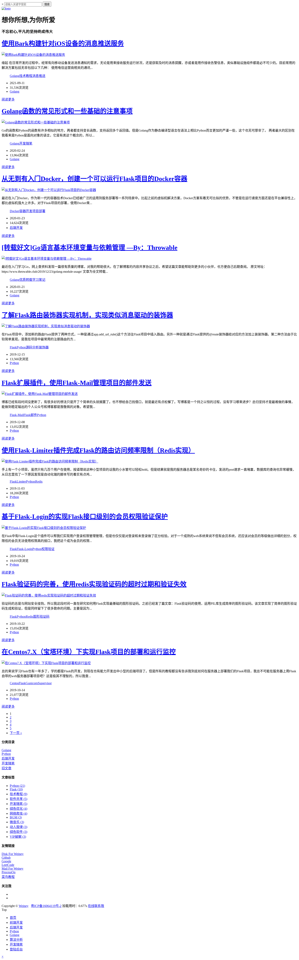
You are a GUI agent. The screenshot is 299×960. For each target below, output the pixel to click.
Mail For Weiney (12, 868)
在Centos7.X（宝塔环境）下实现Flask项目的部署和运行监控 (89, 651)
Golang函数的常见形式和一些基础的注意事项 (67, 111)
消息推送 (38, 76)
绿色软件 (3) (18, 832)
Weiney (23, 906)
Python (21, 347)
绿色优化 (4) (18, 808)
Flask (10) (16, 789)
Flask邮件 (30, 415)
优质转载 (25, 279)
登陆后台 (16, 949)
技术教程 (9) (18, 794)
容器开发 (25, 211)
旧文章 (6, 768)
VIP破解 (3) (18, 836)
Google (6, 861)
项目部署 (38, 211)
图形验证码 (41, 616)
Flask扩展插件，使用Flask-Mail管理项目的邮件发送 (77, 382)
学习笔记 (38, 279)
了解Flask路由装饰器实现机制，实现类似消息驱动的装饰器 (87, 315)
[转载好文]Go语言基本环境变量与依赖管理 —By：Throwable (89, 247)
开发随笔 (25, 143)
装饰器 (44, 347)
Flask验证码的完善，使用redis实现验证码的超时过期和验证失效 (94, 584)
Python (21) (17, 785)
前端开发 (16, 922)
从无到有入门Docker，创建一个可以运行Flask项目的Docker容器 (94, 178)
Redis (39, 481)
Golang (14, 76)
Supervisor (45, 683)
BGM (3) (16, 817)
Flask (13, 347)
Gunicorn (32, 683)
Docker (14, 211)
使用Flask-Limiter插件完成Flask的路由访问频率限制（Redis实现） (98, 450)
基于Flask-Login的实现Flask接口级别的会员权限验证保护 (85, 516)
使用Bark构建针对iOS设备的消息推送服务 (63, 43)
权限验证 (48, 549)
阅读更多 (8, 99)
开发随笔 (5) (18, 803)
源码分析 (32, 347)
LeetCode (8, 865)
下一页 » (16, 733)
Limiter (21, 481)
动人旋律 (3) (18, 827)
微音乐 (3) (17, 822)
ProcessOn (8, 872)
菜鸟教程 (8, 877)
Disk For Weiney (13, 854)
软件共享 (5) (18, 799)
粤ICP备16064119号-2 (46, 906)
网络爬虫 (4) (18, 813)
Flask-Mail (17, 415)
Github (6, 857)
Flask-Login (24, 549)
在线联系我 (96, 906)
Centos (14, 683)
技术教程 (25, 76)
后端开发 (16, 227)
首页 (13, 917)
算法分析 (16, 939)
